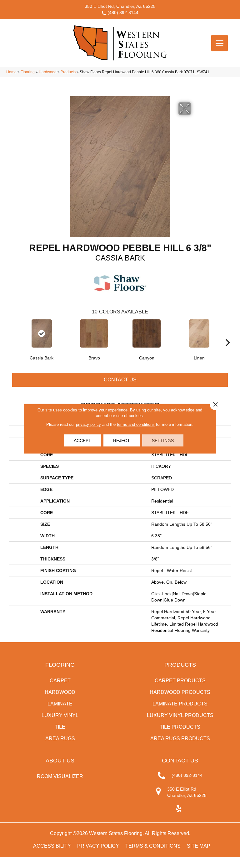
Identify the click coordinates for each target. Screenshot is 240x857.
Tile (60, 727)
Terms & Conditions (153, 846)
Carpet (60, 680)
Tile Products (180, 727)
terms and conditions (136, 424)
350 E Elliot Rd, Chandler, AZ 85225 (120, 6)
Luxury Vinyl (60, 715)
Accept (82, 440)
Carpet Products (180, 680)
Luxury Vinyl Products (180, 715)
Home (11, 72)
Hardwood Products (180, 692)
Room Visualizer (60, 776)
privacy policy (88, 424)
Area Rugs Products (180, 738)
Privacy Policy (98, 846)
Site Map (198, 846)
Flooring (28, 72)
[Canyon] (146, 333)
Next (227, 333)
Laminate (60, 703)
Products (68, 72)
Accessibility (52, 846)
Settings (163, 440)
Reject (121, 440)
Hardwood (48, 72)
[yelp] (178, 809)
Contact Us (120, 379)
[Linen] (199, 333)
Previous (12, 333)
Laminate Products (180, 703)
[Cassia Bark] (41, 333)
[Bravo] (94, 333)
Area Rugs (60, 738)
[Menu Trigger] (219, 43)
